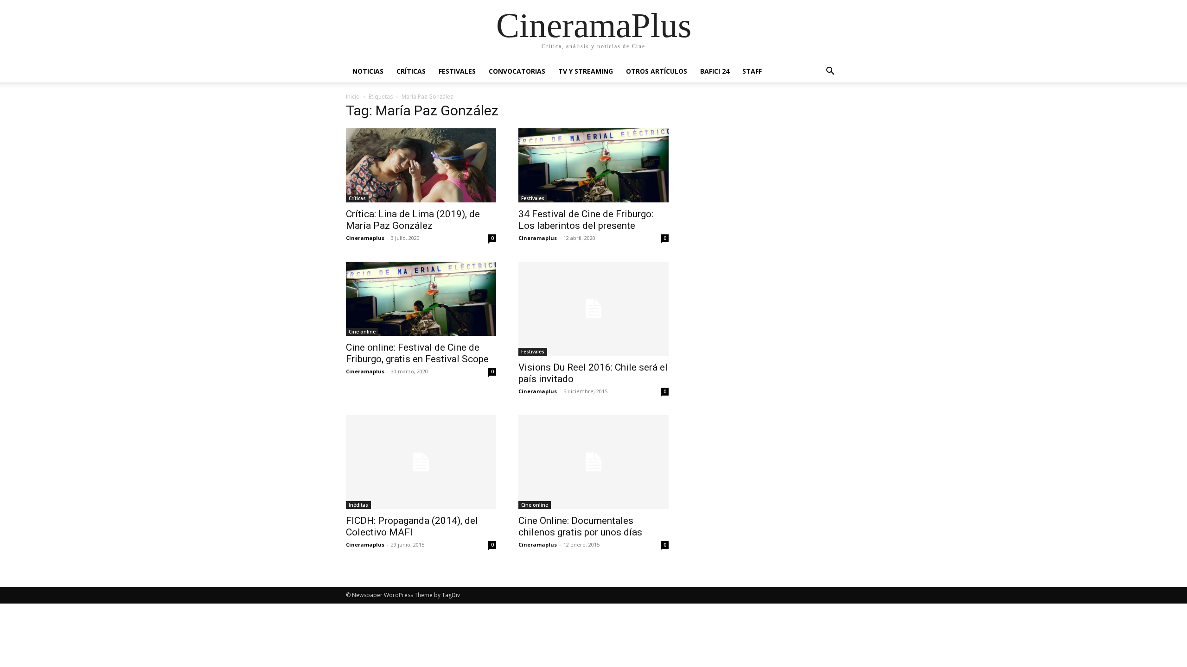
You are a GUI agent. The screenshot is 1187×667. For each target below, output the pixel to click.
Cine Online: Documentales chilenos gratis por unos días (580, 526)
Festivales (457, 71)
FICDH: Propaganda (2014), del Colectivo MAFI (412, 526)
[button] (830, 72)
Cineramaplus (365, 237)
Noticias (367, 71)
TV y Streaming (585, 71)
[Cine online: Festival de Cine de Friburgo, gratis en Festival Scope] (421, 299)
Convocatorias (517, 71)
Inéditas (358, 505)
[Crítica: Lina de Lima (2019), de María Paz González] (421, 165)
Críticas (411, 71)
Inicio (353, 97)
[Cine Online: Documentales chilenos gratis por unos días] (593, 462)
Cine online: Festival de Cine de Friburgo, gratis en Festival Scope (417, 353)
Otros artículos (656, 71)
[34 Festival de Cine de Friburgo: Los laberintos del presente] (593, 165)
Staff (752, 71)
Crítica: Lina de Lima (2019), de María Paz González (413, 219)
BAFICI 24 (714, 71)
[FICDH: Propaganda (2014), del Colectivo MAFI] (421, 462)
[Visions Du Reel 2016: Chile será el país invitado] (593, 309)
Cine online (362, 331)
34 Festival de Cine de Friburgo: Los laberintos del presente (585, 219)
